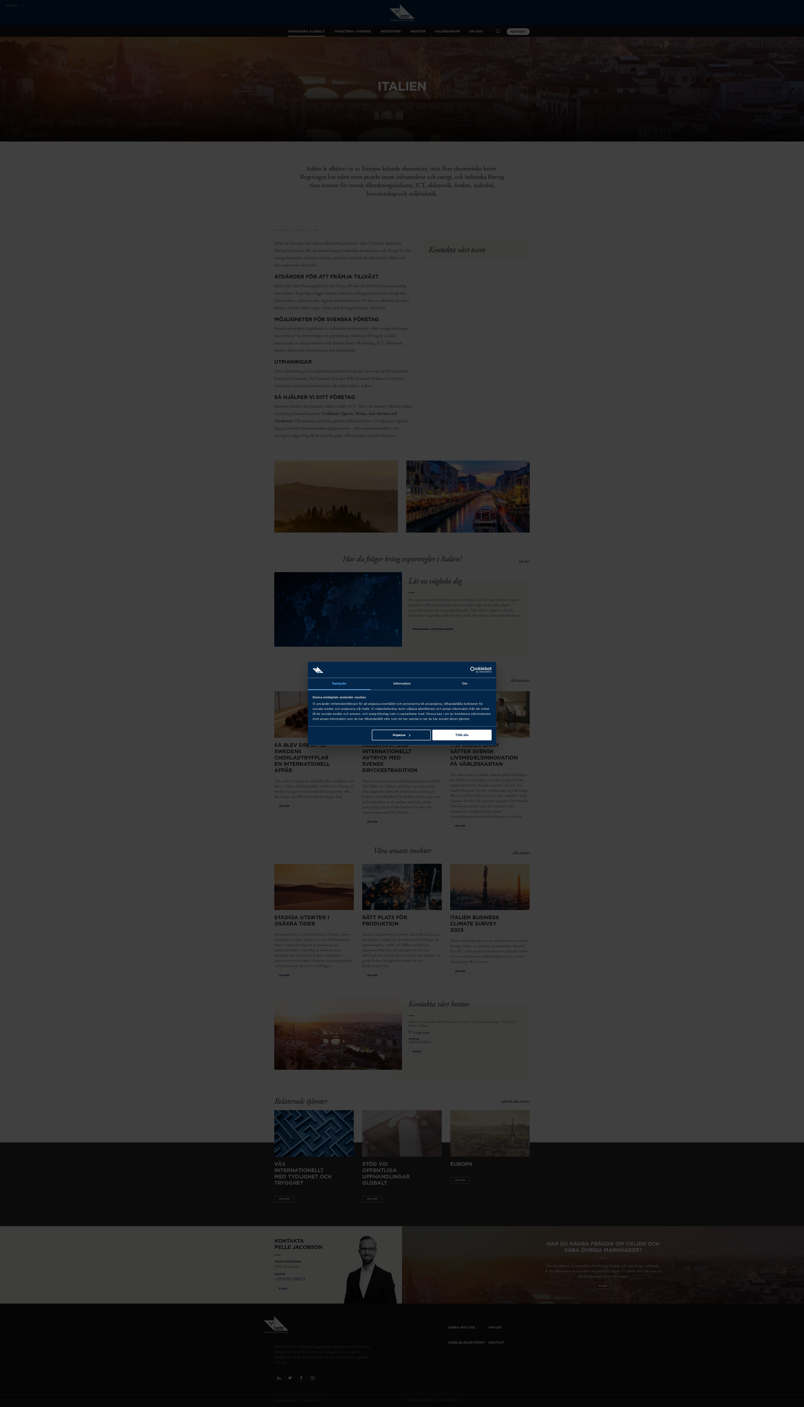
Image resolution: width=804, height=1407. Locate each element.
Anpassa (399, 735)
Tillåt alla (461, 735)
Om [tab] (464, 683)
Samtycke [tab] (339, 683)
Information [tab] (402, 683)
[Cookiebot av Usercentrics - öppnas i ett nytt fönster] (473, 670)
